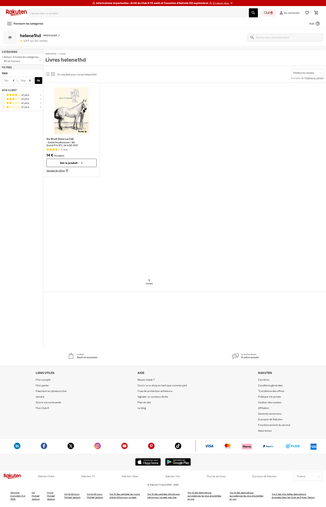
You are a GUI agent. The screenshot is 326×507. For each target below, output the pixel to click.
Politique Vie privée (269, 396)
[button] (223, 3)
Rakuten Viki (172, 476)
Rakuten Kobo (46, 476)
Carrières (263, 379)
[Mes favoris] (307, 13)
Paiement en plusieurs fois (51, 391)
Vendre (40, 396)
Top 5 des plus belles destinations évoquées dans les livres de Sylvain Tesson (293, 496)
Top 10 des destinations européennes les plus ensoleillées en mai (204, 495)
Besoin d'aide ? (146, 379)
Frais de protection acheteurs (155, 391)
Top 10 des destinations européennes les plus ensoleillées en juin (246, 495)
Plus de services (216, 476)
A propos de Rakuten (270, 419)
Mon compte (43, 379)
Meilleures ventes (314, 78)
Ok (38, 80)
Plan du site (144, 402)
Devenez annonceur (270, 413)
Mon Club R (42, 408)
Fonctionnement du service (274, 424)
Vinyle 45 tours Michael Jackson (95, 496)
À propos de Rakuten (264, 476)
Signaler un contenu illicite (153, 396)
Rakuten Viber (130, 476)
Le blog (142, 408)
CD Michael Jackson (36, 495)
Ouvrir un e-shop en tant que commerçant (162, 385)
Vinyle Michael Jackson (51, 495)
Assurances (264, 430)
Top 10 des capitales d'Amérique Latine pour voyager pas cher (163, 496)
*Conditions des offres (271, 391)
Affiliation (263, 408)
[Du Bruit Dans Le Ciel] (71, 110)
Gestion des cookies (269, 402)
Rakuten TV (88, 476)
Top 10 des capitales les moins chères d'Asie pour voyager (124, 496)
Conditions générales (270, 385)
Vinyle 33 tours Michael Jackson (72, 496)
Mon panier (42, 385)
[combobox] (138, 13)
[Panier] (316, 13)
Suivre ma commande (48, 402)
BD (73, 142)
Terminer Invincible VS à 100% (17, 495)
